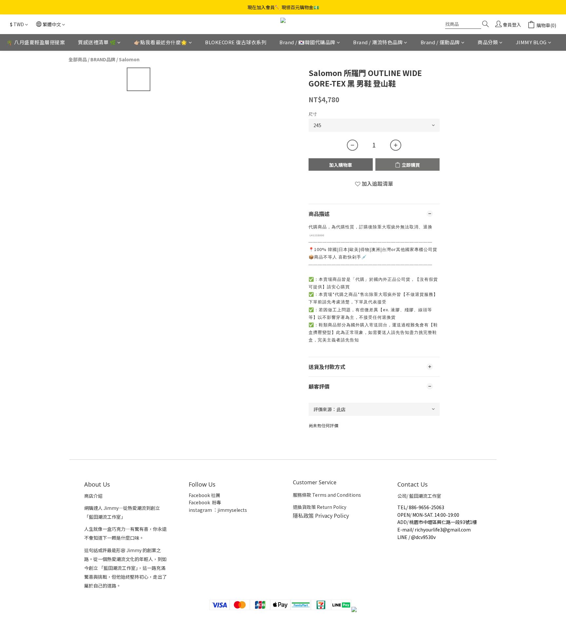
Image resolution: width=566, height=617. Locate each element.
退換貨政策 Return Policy (319, 507)
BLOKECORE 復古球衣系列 (235, 42)
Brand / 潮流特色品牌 (378, 42)
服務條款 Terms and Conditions (327, 495)
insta (194, 510)
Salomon (129, 59)
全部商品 (77, 59)
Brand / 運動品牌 (440, 42)
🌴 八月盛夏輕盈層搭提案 (36, 42)
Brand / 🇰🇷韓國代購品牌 (307, 42)
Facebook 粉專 (205, 502)
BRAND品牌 (102, 59)
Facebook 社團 (205, 495)
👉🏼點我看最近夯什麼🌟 (160, 42)
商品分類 (488, 42)
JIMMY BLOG (531, 42)
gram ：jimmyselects (223, 510)
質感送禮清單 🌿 (97, 42)
